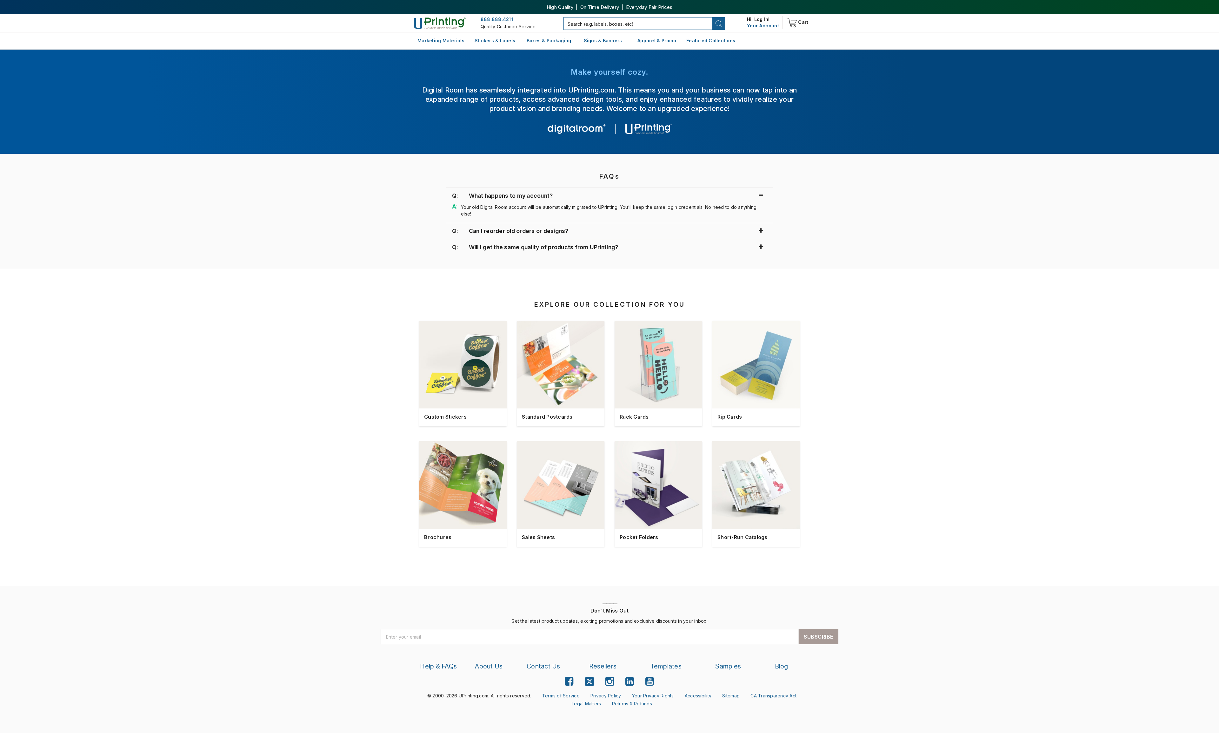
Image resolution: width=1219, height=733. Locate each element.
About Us (489, 666)
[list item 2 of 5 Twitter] (589, 682)
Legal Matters (586, 703)
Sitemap (731, 695)
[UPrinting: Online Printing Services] (440, 23)
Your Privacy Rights (653, 695)
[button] (718, 23)
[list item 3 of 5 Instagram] (609, 681)
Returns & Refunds (632, 703)
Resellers (602, 666)
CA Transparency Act (773, 695)
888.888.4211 (497, 19)
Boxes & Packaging (549, 40)
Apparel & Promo (656, 40)
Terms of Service (561, 695)
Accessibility (698, 695)
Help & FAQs (438, 666)
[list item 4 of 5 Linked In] (629, 681)
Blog (781, 666)
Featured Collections (710, 40)
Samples (728, 666)
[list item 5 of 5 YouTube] (649, 681)
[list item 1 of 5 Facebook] (569, 681)
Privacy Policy (605, 695)
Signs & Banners (603, 40)
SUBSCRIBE (818, 637)
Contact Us (543, 666)
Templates (666, 666)
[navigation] (763, 26)
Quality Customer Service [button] (508, 26)
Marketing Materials (440, 40)
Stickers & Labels (495, 40)
